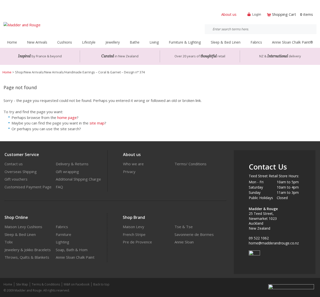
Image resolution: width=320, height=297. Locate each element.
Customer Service (21, 154)
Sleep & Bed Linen (20, 234)
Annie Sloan (184, 241)
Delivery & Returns (72, 163)
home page (67, 117)
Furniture (63, 234)
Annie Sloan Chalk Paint (75, 257)
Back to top (101, 284)
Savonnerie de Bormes (194, 234)
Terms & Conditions (46, 284)
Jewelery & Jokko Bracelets (27, 249)
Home (12, 42)
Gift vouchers (16, 179)
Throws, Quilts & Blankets (26, 257)
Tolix (8, 241)
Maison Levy (133, 226)
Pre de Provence (137, 241)
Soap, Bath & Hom (72, 249)
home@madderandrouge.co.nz (274, 243)
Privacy (129, 171)
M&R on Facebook (77, 284)
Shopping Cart (284, 14)
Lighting (62, 241)
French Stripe (134, 234)
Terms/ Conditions (190, 163)
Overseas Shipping (20, 171)
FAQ (59, 186)
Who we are (133, 163)
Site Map (22, 284)
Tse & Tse (183, 226)
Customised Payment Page (28, 186)
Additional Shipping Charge (78, 179)
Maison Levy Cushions (23, 226)
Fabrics (62, 226)
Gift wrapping (67, 171)
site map (97, 122)
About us (228, 14)
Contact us (13, 163)
